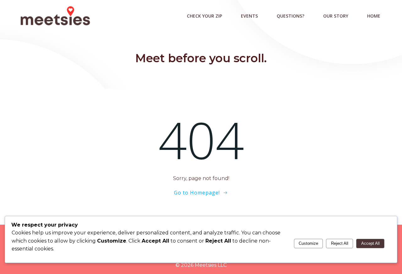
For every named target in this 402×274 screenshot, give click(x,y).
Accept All (370, 243)
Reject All (339, 243)
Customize (308, 243)
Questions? (290, 16)
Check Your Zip (204, 16)
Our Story (335, 16)
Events (249, 16)
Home (373, 16)
